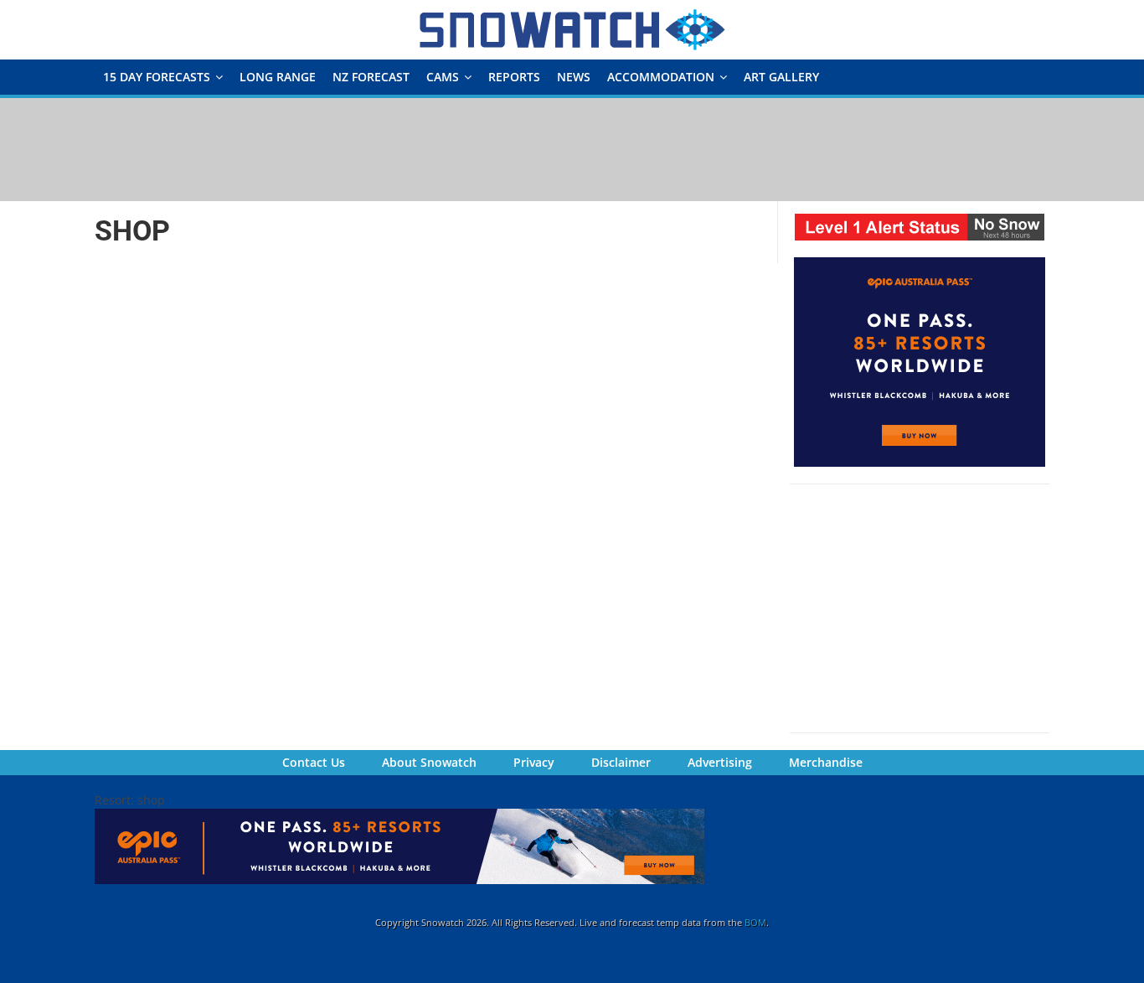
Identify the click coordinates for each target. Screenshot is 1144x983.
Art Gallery (781, 77)
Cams (442, 77)
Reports (514, 77)
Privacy (533, 762)
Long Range (278, 77)
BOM (755, 922)
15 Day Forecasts (156, 77)
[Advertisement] (572, 148)
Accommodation (660, 77)
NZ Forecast (371, 77)
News (573, 77)
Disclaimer (621, 762)
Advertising (720, 762)
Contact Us (313, 762)
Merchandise (826, 762)
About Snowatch (429, 762)
